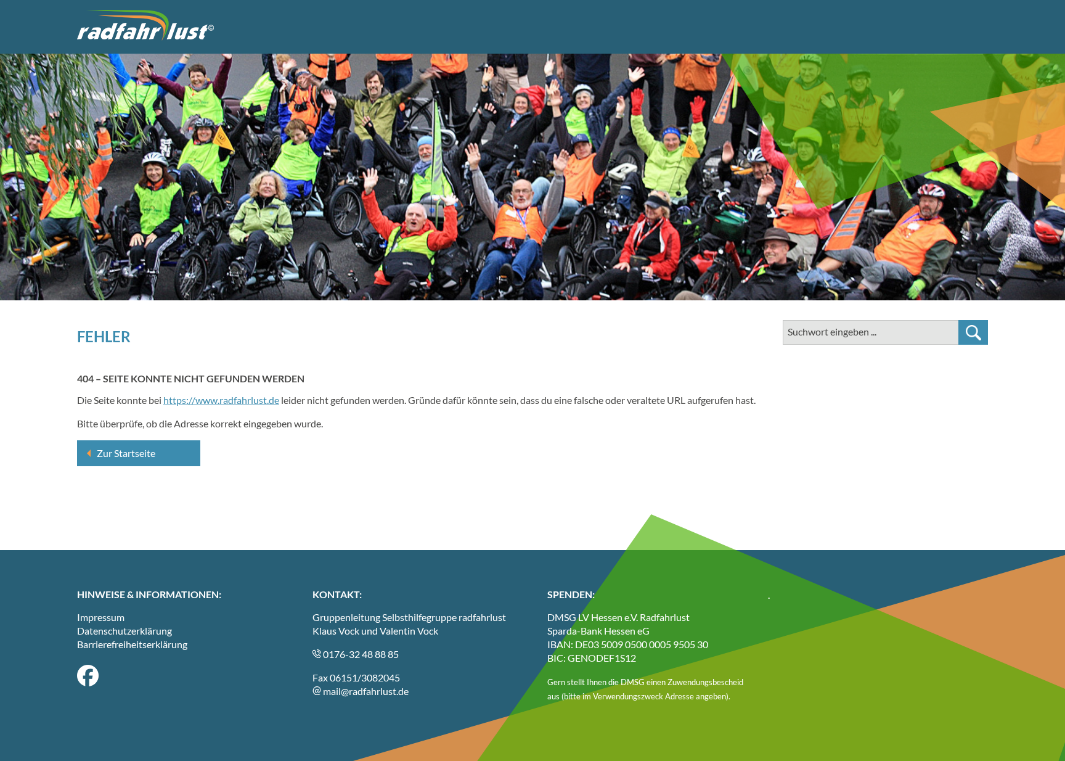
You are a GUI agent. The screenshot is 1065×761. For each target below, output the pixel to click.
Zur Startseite (126, 453)
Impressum (100, 617)
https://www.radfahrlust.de (221, 400)
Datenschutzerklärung (124, 630)
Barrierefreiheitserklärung (132, 644)
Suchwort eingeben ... (832, 331)
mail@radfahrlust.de (365, 691)
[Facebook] (88, 682)
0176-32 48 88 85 (360, 654)
